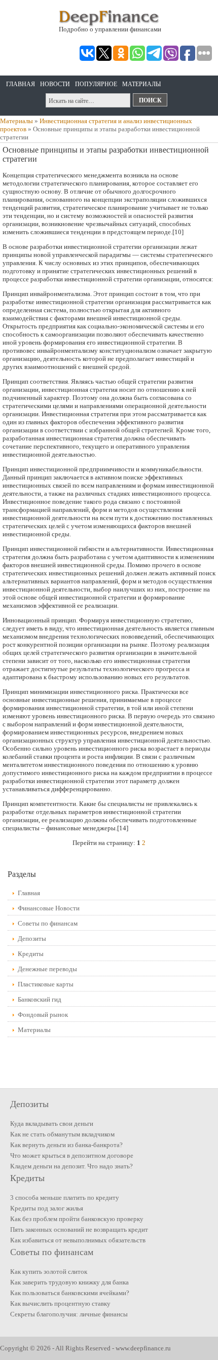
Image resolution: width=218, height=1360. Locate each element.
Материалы (141, 84)
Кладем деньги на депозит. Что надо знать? (71, 1166)
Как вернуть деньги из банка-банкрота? (66, 1145)
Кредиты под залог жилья (46, 1208)
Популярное (96, 84)
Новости (55, 84)
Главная (20, 84)
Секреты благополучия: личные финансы (69, 1314)
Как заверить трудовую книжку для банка (69, 1282)
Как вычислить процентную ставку (60, 1303)
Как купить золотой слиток (48, 1271)
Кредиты (31, 954)
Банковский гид (39, 999)
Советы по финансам (48, 923)
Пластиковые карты (46, 984)
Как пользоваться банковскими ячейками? (69, 1293)
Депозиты (32, 938)
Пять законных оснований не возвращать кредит (79, 1229)
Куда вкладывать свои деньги (51, 1123)
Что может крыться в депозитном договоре (71, 1155)
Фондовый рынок (43, 1014)
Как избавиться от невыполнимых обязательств (78, 1240)
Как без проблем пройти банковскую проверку (76, 1219)
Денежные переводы (47, 969)
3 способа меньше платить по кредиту (64, 1197)
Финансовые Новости (49, 908)
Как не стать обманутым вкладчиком (62, 1134)
